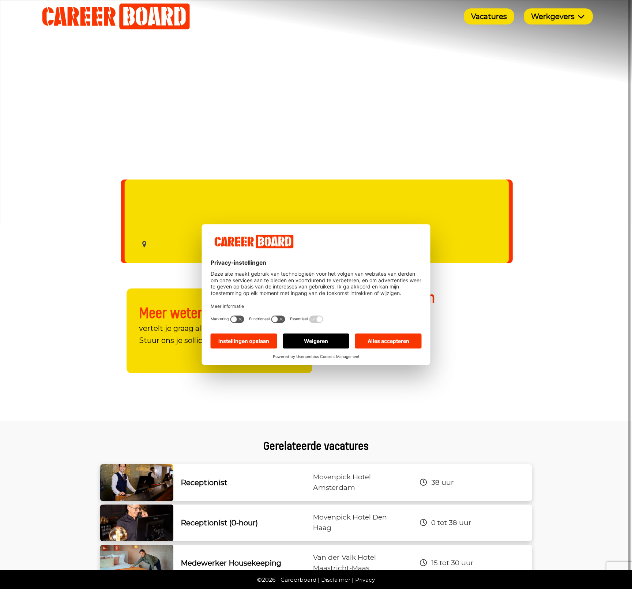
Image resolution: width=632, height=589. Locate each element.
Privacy (365, 579)
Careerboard (298, 579)
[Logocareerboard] (116, 16)
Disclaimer (335, 579)
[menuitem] (489, 16)
